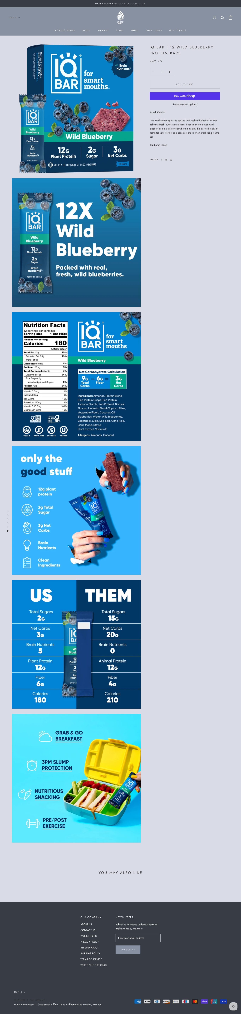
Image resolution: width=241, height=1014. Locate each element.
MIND (134, 30)
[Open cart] (230, 18)
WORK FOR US (88, 936)
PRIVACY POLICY (89, 942)
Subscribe (128, 949)
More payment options (185, 104)
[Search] (222, 17)
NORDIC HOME (65, 30)
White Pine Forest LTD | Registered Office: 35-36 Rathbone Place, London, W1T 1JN (57, 1004)
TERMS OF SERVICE (91, 959)
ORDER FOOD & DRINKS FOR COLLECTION (120, 3)
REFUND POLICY (89, 947)
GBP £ (13, 17)
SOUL (119, 30)
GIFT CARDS (177, 30)
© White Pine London (30, 999)
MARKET (103, 30)
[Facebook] (162, 160)
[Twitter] (166, 160)
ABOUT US (86, 924)
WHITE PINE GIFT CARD (93, 965)
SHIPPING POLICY (90, 953)
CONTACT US (87, 930)
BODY (86, 30)
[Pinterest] (171, 160)
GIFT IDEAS (154, 30)
